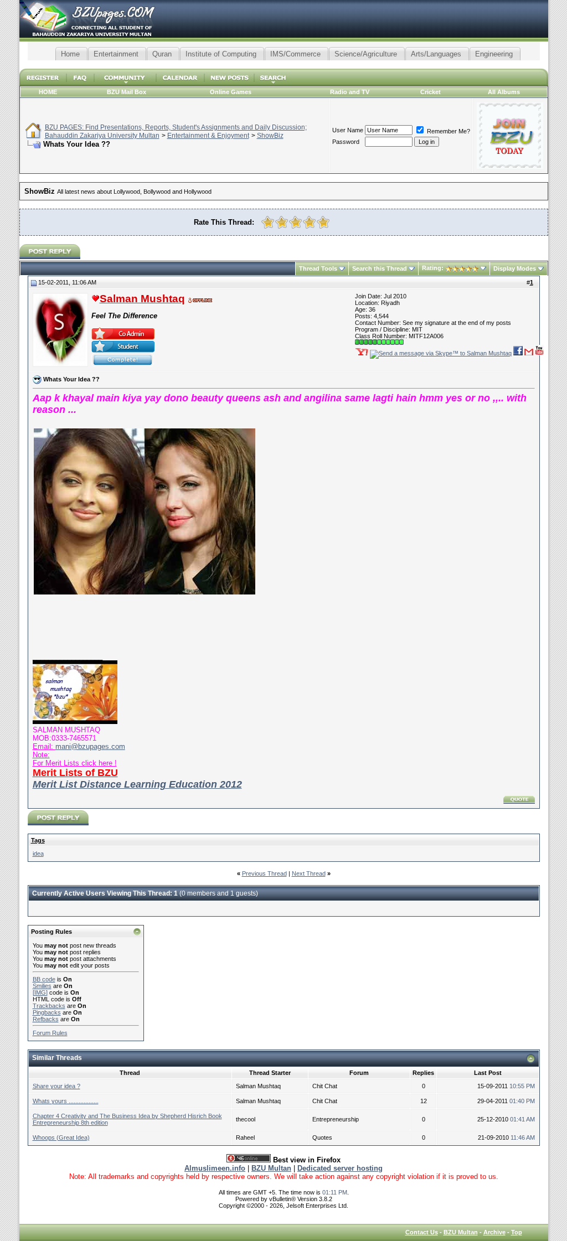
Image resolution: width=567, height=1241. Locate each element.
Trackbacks (49, 1005)
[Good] (309, 222)
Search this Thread (379, 268)
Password (345, 141)
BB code (44, 979)
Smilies (42, 986)
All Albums (504, 92)
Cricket (430, 92)
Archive (494, 1232)
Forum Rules (50, 1033)
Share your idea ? (56, 1086)
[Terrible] (268, 222)
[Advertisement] (283, 64)
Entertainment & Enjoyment (208, 135)
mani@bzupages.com (90, 746)
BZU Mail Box (126, 92)
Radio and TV (349, 92)
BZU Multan (461, 1232)
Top (516, 1232)
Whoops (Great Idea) (61, 1137)
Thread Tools (318, 268)
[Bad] (281, 222)
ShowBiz (270, 135)
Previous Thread (264, 873)
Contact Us (421, 1232)
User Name (347, 130)
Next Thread (309, 873)
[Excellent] (323, 222)
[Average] (295, 222)
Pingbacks (47, 1012)
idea (38, 853)
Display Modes (514, 268)
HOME (48, 92)
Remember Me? (447, 131)
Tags (38, 840)
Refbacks (46, 1019)
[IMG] (40, 992)
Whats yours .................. (66, 1101)
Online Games (230, 92)
